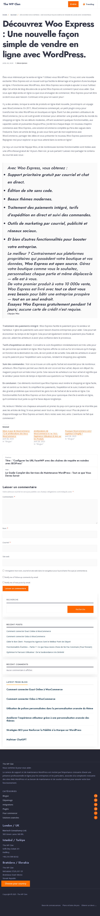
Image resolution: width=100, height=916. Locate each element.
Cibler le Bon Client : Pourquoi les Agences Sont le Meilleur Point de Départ (39, 641)
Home (5, 15)
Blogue (14, 15)
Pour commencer (10, 813)
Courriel (7, 542)
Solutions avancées (11, 817)
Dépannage (8, 800)
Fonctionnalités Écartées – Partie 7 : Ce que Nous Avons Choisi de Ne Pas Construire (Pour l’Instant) (49, 647)
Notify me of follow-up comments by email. (21, 577)
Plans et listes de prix (71, 905)
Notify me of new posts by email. (17, 582)
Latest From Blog (17, 682)
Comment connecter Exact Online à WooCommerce (29, 631)
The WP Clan (11, 4)
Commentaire (9, 497)
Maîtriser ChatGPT (17, 739)
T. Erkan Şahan (21, 63)
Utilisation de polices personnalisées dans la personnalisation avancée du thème (50, 708)
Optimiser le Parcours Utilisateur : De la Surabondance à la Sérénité (35, 652)
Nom (5, 528)
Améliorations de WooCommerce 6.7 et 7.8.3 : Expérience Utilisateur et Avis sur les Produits (47, 435)
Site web (6, 556)
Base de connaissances (51, 905)
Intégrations (8, 804)
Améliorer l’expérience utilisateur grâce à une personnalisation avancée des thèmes (48, 719)
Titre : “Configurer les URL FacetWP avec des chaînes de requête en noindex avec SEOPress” (47, 460)
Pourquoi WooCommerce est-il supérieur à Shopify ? (78, 432)
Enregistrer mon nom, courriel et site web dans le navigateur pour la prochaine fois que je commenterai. (46, 571)
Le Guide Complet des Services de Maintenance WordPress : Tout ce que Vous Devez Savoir (48, 473)
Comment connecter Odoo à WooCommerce (26, 636)
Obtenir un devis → (89, 905)
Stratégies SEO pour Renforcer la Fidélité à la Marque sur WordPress (44, 730)
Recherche (12, 599)
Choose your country (15, 883)
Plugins (6, 809)
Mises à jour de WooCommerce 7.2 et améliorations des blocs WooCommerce (16, 433)
